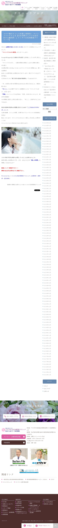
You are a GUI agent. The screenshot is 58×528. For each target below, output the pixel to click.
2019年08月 (47, 314)
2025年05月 (47, 141)
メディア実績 (6, 508)
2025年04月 (47, 143)
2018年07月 (47, 340)
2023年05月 (47, 204)
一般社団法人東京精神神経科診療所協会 (13, 479)
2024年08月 (47, 164)
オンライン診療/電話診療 (22, 482)
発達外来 (19, 505)
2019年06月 (47, 319)
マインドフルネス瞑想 (35, 502)
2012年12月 (47, 374)
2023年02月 (47, 212)
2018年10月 (47, 338)
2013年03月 (47, 369)
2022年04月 (47, 238)
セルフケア (47, 388)
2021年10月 (47, 254)
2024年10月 (47, 159)
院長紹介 (5, 506)
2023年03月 (47, 209)
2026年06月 (47, 123)
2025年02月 (47, 149)
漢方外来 (19, 503)
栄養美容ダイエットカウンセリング (21, 512)
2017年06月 (47, 361)
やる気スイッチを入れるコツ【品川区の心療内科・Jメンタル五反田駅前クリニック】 (50, 92)
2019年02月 (47, 327)
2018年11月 (47, 335)
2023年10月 (47, 191)
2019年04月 (47, 325)
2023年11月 (47, 188)
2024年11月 (47, 157)
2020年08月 (47, 285)
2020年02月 (47, 301)
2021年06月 (47, 264)
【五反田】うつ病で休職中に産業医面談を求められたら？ (50, 53)
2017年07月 (47, 359)
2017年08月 (47, 356)
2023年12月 (47, 185)
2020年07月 (47, 288)
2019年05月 (47, 322)
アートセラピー (34, 509)
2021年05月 (47, 267)
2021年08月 (47, 259)
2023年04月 (47, 206)
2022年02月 (47, 243)
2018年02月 (47, 348)
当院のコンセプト (8, 504)
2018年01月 (47, 351)
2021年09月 (47, 256)
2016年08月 (47, 367)
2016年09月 (47, 364)
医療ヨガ (19, 509)
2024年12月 (47, 154)
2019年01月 (47, 330)
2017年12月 (47, 353)
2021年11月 (47, 251)
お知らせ (46, 391)
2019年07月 (47, 317)
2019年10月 (47, 311)
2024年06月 (47, 170)
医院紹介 (5, 510)
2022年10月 (47, 222)
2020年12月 (47, 277)
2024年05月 (47, 172)
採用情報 (5, 514)
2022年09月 (47, 225)
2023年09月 (47, 193)
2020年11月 (47, 280)
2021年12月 (47, 248)
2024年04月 (47, 175)
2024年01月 (47, 183)
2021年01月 (47, 275)
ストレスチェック (7, 482)
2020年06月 (47, 290)
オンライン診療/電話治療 (35, 512)
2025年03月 (47, 146)
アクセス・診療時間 (8, 512)
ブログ (46, 386)
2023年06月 (47, 201)
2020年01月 (47, 304)
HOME (5, 501)
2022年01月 (47, 246)
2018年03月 (47, 346)
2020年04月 (47, 296)
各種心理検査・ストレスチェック (35, 506)
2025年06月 (47, 138)
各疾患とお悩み (48, 504)
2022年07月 (47, 230)
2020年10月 (47, 283)
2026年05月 (47, 125)
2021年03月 (47, 269)
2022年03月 (47, 241)
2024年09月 (47, 162)
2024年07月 (47, 167)
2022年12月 (47, 217)
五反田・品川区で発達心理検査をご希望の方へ (50, 61)
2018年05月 (47, 343)
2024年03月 (47, 178)
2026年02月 (47, 130)
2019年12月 (47, 306)
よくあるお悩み (48, 501)
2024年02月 (47, 180)
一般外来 (19, 501)
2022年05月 (47, 235)
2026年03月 (47, 128)
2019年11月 (47, 309)
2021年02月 (47, 272)
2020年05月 (47, 293)
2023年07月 (47, 199)
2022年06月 (47, 233)
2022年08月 (47, 227)
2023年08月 (47, 196)
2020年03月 (47, 298)
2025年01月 (47, 151)
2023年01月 (47, 214)
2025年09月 (47, 133)
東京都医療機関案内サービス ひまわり (37, 479)
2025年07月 (47, 136)
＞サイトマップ (4, 520)
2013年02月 (47, 372)
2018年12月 (47, 332)
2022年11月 (47, 220)
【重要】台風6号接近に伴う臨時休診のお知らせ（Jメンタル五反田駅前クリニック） (50, 42)
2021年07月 (47, 262)
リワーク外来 (20, 507)
